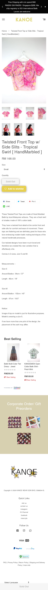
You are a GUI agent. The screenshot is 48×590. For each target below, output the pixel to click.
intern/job (24, 518)
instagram (24, 509)
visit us (24, 503)
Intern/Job (26, 565)
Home (4, 30)
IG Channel (24, 512)
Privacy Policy (12, 562)
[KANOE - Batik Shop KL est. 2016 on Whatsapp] (30, 531)
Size (3, 164)
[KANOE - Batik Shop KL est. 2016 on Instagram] (24, 531)
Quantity (5, 175)
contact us (24, 506)
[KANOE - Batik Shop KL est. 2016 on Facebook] (17, 531)
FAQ (4, 562)
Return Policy (23, 562)
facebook (24, 515)
